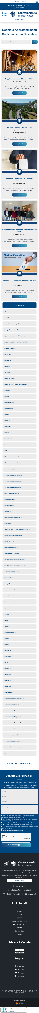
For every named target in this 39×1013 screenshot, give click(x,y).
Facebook (20, 970)
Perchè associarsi (19, 924)
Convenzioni (19, 931)
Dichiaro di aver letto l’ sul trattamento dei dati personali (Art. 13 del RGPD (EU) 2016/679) (17, 816)
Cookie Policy (19, 952)
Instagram (20, 966)
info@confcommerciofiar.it (20, 890)
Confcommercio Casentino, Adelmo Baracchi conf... (19, 231)
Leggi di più (19, 93)
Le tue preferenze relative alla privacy (15, 1008)
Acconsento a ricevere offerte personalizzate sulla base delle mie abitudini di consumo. (19, 827)
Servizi (19, 918)
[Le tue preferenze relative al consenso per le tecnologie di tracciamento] (3, 1009)
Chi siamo (19, 914)
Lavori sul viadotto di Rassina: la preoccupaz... (19, 129)
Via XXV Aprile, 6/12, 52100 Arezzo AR (20, 5)
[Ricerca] (34, 42)
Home (19, 911)
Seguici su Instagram (19, 763)
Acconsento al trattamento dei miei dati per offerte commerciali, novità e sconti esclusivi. (18, 820)
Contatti (19, 934)
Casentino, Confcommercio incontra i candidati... (19, 180)
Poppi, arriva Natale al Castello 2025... (19, 79)
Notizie (19, 928)
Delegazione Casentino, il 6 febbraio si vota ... (19, 282)
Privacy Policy (19, 950)
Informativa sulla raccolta (8, 1011)
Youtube (20, 973)
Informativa (18, 815)
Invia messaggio (15, 845)
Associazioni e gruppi (19, 921)
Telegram (20, 976)
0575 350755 (20, 8)
